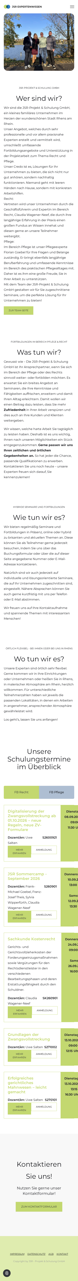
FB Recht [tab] (21, 792)
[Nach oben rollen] (69, 1272)
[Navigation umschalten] (72, 6)
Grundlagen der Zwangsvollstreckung (29, 1036)
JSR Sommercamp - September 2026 (27, 876)
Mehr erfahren (19, 851)
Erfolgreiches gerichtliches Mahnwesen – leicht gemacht (27, 1085)
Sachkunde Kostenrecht (31, 939)
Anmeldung (44, 849)
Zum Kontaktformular (39, 1206)
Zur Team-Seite (18, 310)
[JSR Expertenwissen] (23, 6)
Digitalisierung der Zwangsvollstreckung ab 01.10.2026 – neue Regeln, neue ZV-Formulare (32, 820)
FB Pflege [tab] (56, 792)
